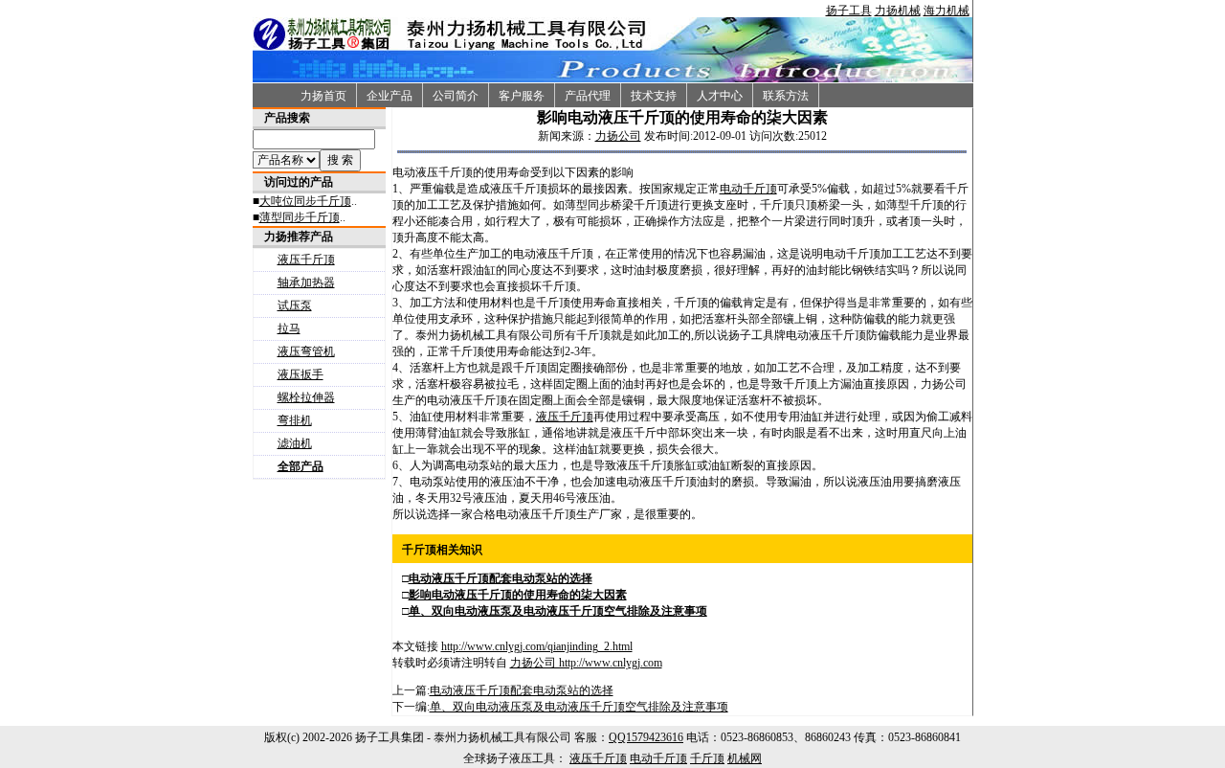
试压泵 (295, 305)
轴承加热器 (306, 282)
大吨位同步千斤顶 (305, 201)
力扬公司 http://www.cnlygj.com (586, 662)
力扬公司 (618, 136)
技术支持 (654, 95)
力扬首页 (323, 95)
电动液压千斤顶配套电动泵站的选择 (521, 690)
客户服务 (522, 95)
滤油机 (295, 443)
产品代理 (588, 95)
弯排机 (295, 420)
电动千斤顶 (748, 188)
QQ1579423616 (646, 737)
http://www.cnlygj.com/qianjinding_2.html (537, 646)
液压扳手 (300, 374)
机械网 (744, 758)
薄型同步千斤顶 (299, 217)
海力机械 (946, 10)
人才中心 (720, 95)
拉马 (289, 328)
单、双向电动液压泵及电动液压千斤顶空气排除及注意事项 (579, 706)
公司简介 (456, 95)
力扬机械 (898, 10)
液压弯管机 (306, 351)
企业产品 (389, 95)
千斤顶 (707, 758)
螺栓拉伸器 (306, 397)
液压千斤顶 (306, 259)
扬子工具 (849, 10)
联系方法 (786, 95)
